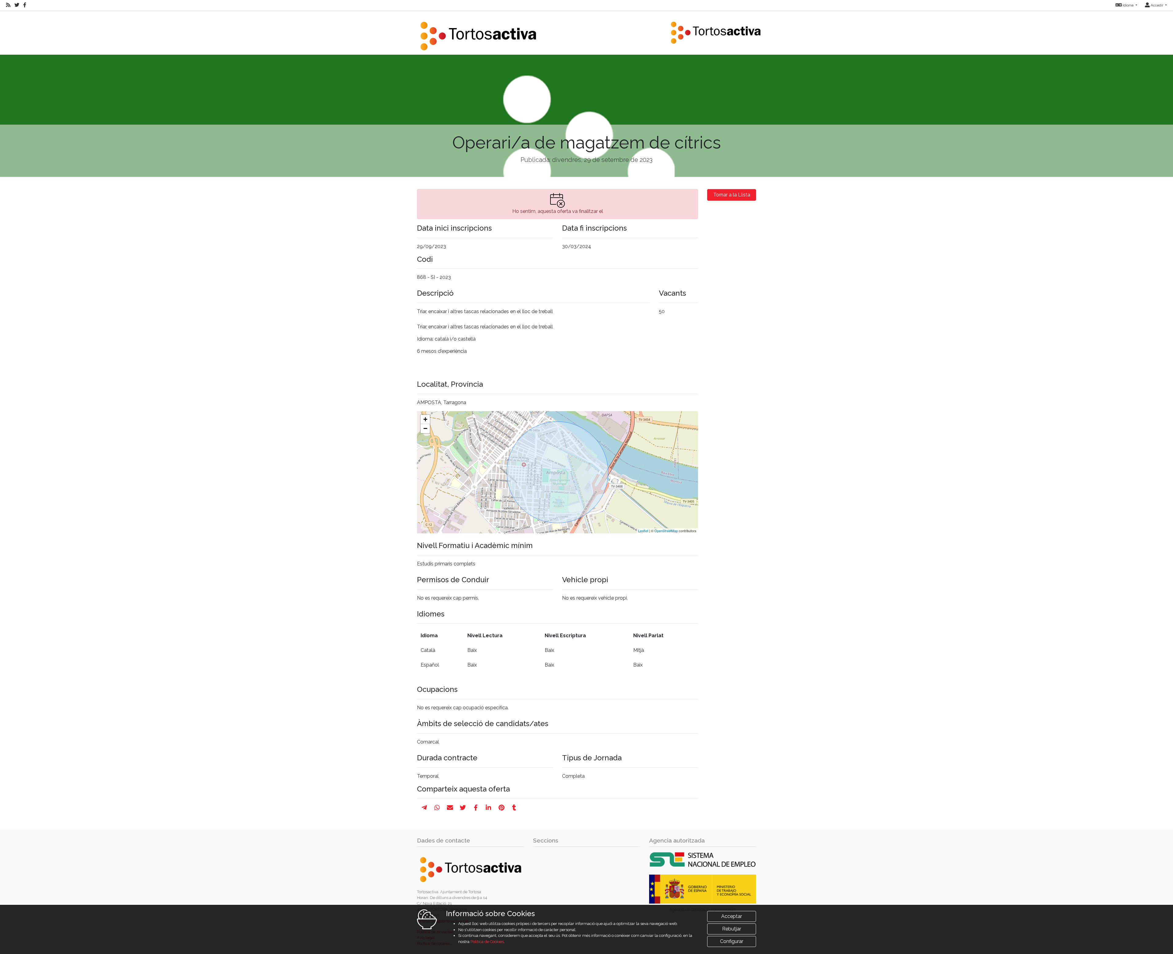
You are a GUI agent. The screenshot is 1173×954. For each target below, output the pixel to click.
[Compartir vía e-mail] (450, 807)
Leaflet (643, 530)
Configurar (731, 941)
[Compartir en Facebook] (476, 807)
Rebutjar (731, 929)
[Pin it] (501, 807)
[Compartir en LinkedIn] (488, 807)
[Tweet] (463, 807)
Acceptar (731, 916)
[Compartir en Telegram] (424, 807)
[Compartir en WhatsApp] (437, 807)
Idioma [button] (1128, 5)
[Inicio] (478, 32)
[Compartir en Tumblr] (514, 807)
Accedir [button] (1157, 5)
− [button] (425, 428)
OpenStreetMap (666, 530)
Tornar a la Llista (731, 195)
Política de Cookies (487, 941)
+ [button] (425, 419)
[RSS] (8, 5)
